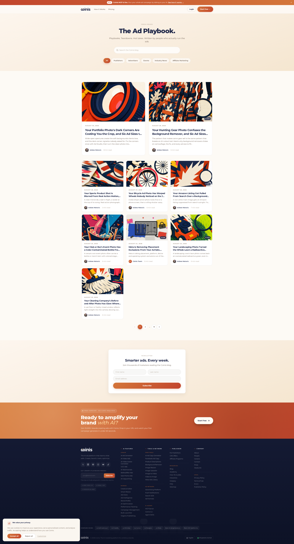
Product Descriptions (153, 462)
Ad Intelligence (126, 498)
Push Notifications (152, 493)
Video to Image (151, 477)
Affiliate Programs (176, 459)
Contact (197, 462)
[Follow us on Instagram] (98, 465)
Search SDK (149, 496)
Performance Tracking (129, 507)
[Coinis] (85, 9)
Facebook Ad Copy (152, 458)
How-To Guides (175, 475)
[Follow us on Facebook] (93, 465)
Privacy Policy (199, 478)
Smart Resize (126, 492)
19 (154, 327)
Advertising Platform (153, 490)
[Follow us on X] (83, 465)
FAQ (171, 484)
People (196, 456)
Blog (171, 469)
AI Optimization (127, 504)
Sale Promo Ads (127, 476)
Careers (197, 459)
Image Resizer (150, 467)
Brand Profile (126, 501)
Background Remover (153, 465)
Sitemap (173, 487)
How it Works (99, 9)
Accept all (14, 536)
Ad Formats (149, 499)
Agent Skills (149, 515)
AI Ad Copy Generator (153, 455)
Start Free (202, 421)
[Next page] (159, 327)
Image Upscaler (151, 470)
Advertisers (133, 61)
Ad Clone (124, 495)
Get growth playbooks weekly (93, 470)
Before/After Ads (127, 473)
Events (146, 61)
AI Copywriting (126, 479)
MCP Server (149, 509)
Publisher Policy (200, 487)
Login (191, 9)
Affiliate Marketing (180, 61)
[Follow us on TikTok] (108, 465)
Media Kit (197, 468)
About (196, 453)
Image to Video (151, 473)
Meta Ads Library (151, 480)
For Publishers (175, 453)
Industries (173, 478)
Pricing (111, 9)
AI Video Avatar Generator (126, 463)
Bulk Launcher (126, 513)
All (107, 61)
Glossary (173, 481)
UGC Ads (124, 467)
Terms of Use (199, 481)
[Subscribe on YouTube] (103, 465)
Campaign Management (130, 510)
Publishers (118, 61)
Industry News (161, 61)
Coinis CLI (149, 512)
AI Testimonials (126, 470)
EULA (196, 484)
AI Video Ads (125, 458)
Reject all (29, 536)
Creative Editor (126, 489)
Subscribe (147, 386)
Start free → (205, 9)
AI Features (128, 448)
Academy (173, 472)
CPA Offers (173, 456)
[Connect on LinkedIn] (88, 465)
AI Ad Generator (127, 455)
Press (196, 465)
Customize (41, 536)
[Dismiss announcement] (291, 2)
